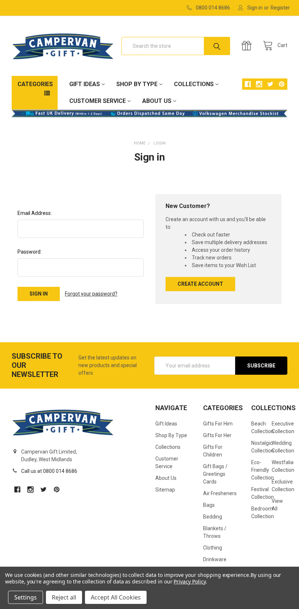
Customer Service (97, 100)
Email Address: (35, 213)
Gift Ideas (84, 84)
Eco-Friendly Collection (262, 470)
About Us (156, 100)
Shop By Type (137, 84)
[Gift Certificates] (248, 45)
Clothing (212, 548)
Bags (209, 505)
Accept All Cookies (116, 597)
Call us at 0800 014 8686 (49, 471)
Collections (194, 84)
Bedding (212, 517)
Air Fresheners (220, 493)
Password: (30, 252)
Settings (25, 597)
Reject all (64, 597)
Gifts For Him (218, 424)
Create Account (200, 284)
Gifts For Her (217, 435)
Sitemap (165, 490)
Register (280, 8)
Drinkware (214, 559)
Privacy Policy (189, 581)
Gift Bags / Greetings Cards (215, 474)
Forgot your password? (91, 294)
